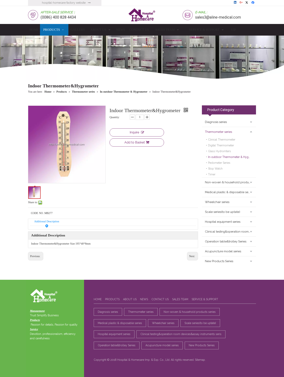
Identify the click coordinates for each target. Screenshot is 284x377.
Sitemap (200, 359)
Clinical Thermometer (221, 139)
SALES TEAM (180, 299)
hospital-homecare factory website (64, 2)
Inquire (134, 132)
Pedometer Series (219, 162)
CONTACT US (160, 299)
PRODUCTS (112, 299)
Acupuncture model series (223, 251)
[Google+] (241, 2)
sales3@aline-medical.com (218, 17)
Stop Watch (215, 168)
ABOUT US (130, 299)
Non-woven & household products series (230, 182)
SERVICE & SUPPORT (205, 299)
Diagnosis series (216, 122)
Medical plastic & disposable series (229, 192)
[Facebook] (253, 2)
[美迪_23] (45, 296)
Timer (211, 174)
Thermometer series (218, 132)
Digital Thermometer (221, 145)
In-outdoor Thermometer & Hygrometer (232, 157)
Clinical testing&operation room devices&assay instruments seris (230, 231)
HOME (98, 299)
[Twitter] (247, 2)
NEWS (144, 299)
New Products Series (219, 261)
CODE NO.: (37, 213)
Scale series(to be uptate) (222, 212)
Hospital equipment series (222, 221)
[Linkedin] (235, 2)
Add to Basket (134, 142)
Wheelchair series (217, 202)
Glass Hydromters (219, 151)
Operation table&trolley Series (225, 241)
